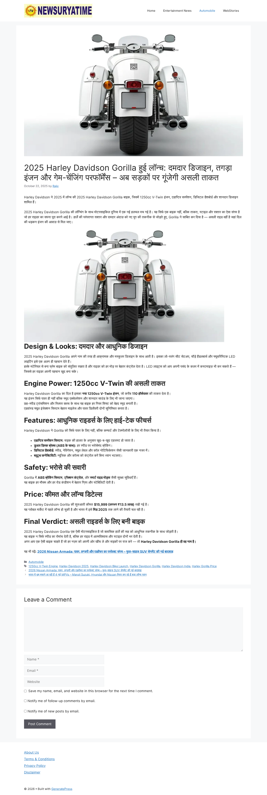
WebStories (231, 10)
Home (151, 10)
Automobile (207, 10)
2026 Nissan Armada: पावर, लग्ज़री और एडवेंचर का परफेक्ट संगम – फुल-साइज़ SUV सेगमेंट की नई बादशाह (105, 551)
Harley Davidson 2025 (74, 566)
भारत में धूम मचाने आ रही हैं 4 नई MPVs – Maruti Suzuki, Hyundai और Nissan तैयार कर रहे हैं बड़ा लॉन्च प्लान (88, 574)
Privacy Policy (35, 766)
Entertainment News (177, 10)
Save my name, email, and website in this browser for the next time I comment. (90, 691)
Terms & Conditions (39, 759)
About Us (31, 752)
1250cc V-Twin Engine (43, 566)
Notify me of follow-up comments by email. (61, 701)
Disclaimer (32, 772)
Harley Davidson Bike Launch (109, 566)
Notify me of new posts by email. (53, 711)
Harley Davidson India (176, 566)
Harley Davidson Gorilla (145, 566)
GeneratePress (61, 789)
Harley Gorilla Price (204, 566)
